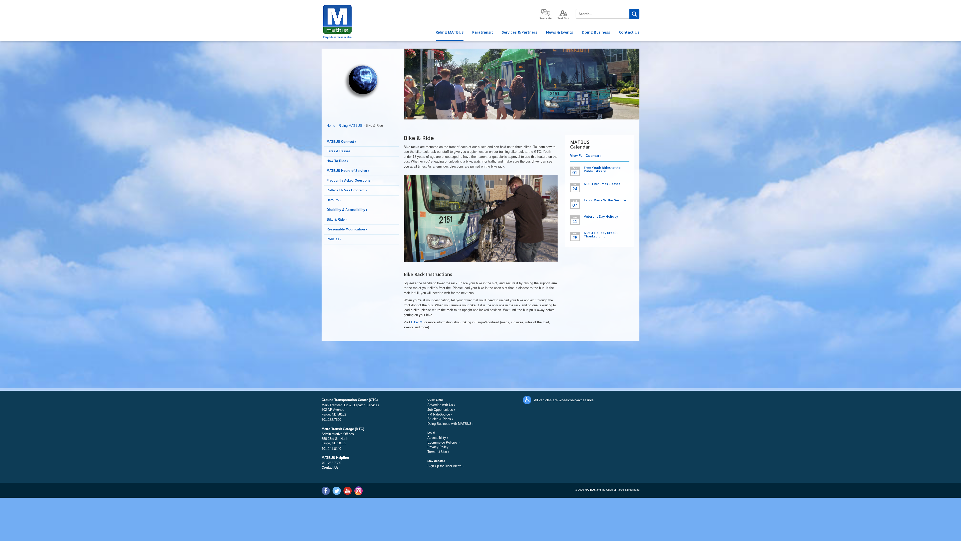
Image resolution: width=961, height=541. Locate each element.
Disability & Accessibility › (347, 210)
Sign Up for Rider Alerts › (445, 466)
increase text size (564, 14)
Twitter (336, 490)
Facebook (326, 490)
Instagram (358, 490)
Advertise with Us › (441, 405)
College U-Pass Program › (347, 190)
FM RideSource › (439, 414)
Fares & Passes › (339, 151)
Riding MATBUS (449, 32)
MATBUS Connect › (341, 142)
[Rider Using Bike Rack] (481, 220)
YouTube (347, 490)
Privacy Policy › (438, 447)
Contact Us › (331, 467)
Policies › (334, 239)
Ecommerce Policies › (443, 442)
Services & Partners (519, 32)
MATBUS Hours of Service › (348, 171)
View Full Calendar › (585, 156)
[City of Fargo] (337, 6)
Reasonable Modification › (347, 229)
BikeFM (416, 322)
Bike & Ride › (337, 219)
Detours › (334, 200)
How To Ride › (337, 161)
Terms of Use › (438, 452)
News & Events (559, 32)
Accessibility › (437, 438)
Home (332, 125)
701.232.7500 (331, 420)
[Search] (634, 14)
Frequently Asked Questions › (349, 180)
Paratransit (482, 32)
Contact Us (629, 32)
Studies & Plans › (440, 419)
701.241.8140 (331, 449)
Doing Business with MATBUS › (450, 424)
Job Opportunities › (441, 410)
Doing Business (596, 32)
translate (546, 14)
